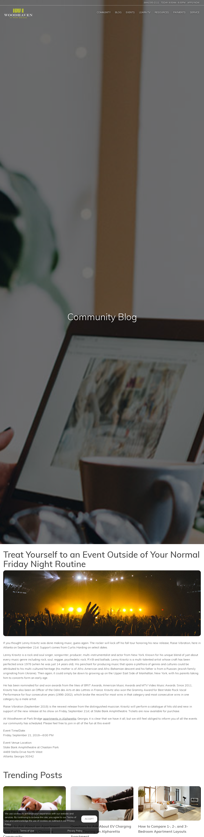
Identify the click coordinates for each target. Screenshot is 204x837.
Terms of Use (27, 830)
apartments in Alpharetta (59, 718)
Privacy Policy (75, 830)
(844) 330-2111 (151, 2)
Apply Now (193, 2)
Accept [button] (89, 818)
